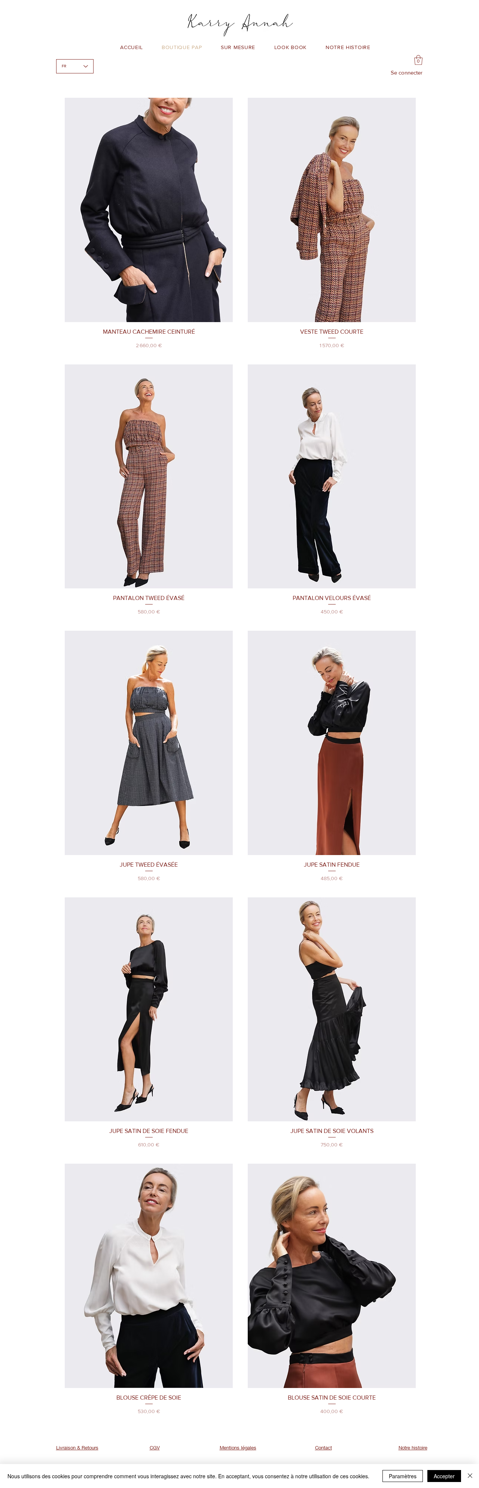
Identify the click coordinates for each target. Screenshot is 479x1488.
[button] (418, 60)
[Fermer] (470, 1476)
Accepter (444, 1476)
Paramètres (403, 1476)
